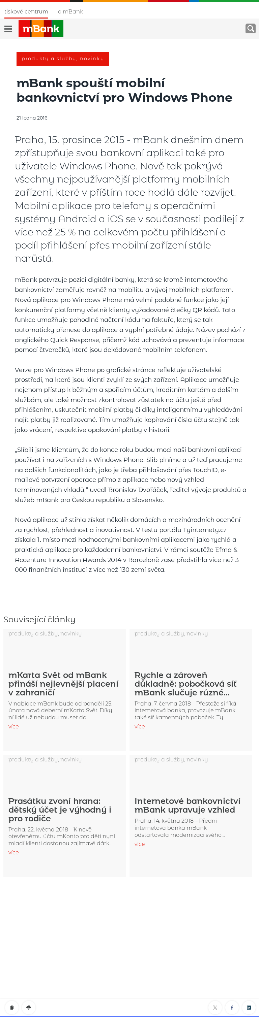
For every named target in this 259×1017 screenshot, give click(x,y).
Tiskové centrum (26, 11)
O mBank (70, 11)
